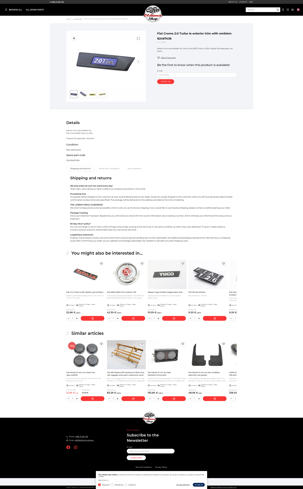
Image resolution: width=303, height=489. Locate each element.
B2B (251, 2)
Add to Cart (92, 318)
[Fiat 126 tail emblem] (207, 274)
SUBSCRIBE (136, 458)
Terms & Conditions (144, 467)
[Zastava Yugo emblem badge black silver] (167, 274)
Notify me (165, 81)
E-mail (160, 71)
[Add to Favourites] (101, 264)
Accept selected (182, 485)
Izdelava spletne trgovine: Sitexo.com (223, 487)
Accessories (77, 19)
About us (232, 2)
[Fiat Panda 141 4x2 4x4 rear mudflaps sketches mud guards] (207, 354)
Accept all (199, 485)
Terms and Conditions (109, 168)
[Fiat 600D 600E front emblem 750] (126, 274)
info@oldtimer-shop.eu (84, 440)
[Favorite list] (288, 10)
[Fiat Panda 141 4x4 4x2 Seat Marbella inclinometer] (167, 354)
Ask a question (135, 168)
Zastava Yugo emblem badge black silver (165, 292)
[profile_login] (283, 10)
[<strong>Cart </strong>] (292, 10)
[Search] (278, 9)
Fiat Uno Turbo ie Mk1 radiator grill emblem (84, 292)
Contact (243, 2)
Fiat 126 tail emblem (197, 292)
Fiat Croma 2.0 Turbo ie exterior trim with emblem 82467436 (105, 19)
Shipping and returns (80, 168)
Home (68, 19)
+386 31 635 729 (57, 2)
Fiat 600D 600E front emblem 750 (121, 292)
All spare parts (35, 10)
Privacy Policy (161, 467)
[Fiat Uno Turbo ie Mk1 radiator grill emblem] (85, 274)
